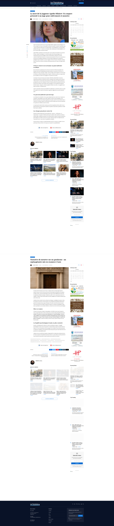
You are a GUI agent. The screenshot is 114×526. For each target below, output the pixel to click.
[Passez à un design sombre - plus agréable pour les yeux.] (82, 0)
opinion (57, 5)
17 (71, 30)
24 (71, 278)
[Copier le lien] (27, 57)
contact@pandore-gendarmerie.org (35, 517)
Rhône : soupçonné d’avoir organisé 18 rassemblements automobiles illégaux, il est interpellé (61, 174)
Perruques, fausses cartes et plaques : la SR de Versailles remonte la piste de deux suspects (62, 160)
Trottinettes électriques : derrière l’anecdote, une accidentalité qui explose (36, 160)
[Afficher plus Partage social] (83, 19)
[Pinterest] (27, 53)
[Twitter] (27, 49)
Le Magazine (70, 5)
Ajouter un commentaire (49, 180)
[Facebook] (27, 47)
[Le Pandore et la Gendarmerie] (57, 3)
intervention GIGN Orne (51, 340)
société (53, 5)
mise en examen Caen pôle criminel (59, 340)
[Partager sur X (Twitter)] (80, 19)
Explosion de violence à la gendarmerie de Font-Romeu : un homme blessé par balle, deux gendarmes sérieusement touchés (40, 355)
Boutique (75, 5)
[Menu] (30, 3)
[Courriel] (27, 55)
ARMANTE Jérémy (39, 142)
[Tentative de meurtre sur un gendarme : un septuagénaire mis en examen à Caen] (49, 278)
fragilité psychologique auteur (35, 340)
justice (48, 5)
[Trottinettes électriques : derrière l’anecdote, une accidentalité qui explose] (36, 154)
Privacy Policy (76, 220)
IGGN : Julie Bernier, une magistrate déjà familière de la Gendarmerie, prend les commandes (49, 160)
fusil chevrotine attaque (43, 340)
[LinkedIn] (27, 51)
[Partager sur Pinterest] (81, 19)
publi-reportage (63, 5)
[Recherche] (83, 0)
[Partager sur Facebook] (78, 19)
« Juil (71, 35)
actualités (39, 5)
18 (73, 30)
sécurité (44, 5)
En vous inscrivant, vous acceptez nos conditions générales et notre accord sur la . (75, 519)
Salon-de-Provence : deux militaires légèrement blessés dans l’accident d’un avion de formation (49, 173)
